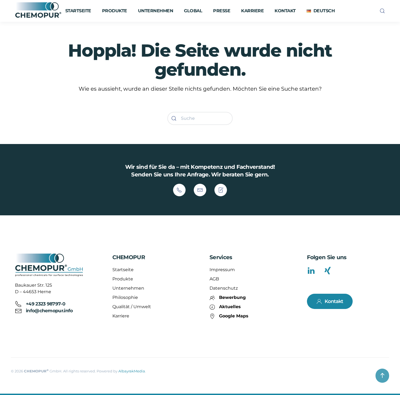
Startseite (78, 10)
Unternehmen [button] (155, 10)
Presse (221, 10)
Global (193, 10)
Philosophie (125, 297)
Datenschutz (224, 288)
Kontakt (285, 10)
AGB (214, 278)
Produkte (122, 278)
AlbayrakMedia (131, 371)
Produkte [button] (114, 10)
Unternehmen (128, 288)
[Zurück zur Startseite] (39, 11)
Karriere (252, 10)
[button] (321, 11)
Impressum (222, 269)
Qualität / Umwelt (131, 306)
